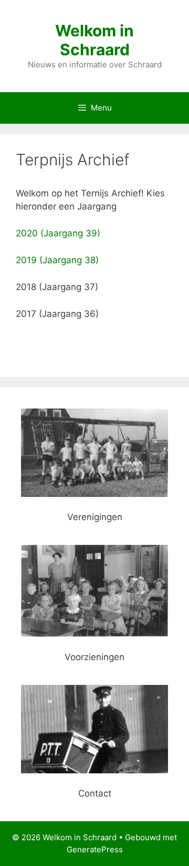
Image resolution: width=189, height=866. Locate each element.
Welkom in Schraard (94, 40)
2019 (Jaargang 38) (57, 260)
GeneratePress (95, 849)
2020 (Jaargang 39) (58, 233)
